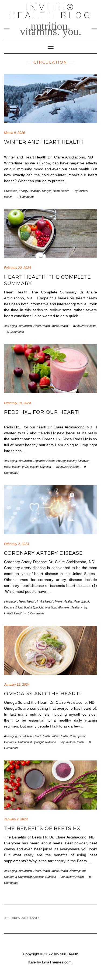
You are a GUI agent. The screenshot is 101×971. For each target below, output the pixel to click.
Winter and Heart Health (43, 142)
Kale (32, 962)
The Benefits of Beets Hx (42, 828)
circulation (10, 190)
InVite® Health (66, 954)
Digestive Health (44, 460)
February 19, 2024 (17, 403)
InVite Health (59, 325)
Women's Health (68, 607)
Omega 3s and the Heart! (42, 694)
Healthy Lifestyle (40, 190)
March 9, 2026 (14, 133)
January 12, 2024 (17, 684)
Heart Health (61, 190)
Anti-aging (10, 325)
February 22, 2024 (17, 268)
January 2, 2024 (16, 819)
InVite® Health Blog (50, 11)
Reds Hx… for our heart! (41, 412)
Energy (23, 190)
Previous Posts (25, 918)
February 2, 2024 (16, 544)
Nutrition (45, 466)
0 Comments (26, 196)
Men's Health (63, 601)
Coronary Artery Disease (43, 553)
